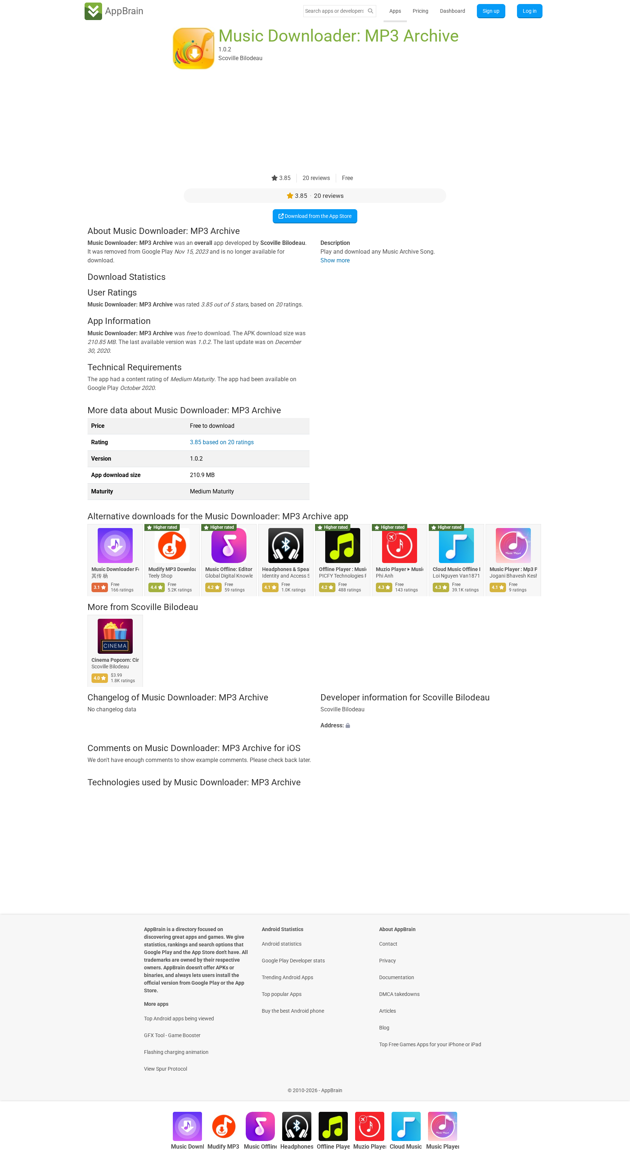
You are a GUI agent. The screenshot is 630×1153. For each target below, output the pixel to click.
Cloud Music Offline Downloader (456, 569)
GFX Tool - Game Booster (172, 1035)
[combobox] (334, 10)
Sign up (491, 11)
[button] (431, 726)
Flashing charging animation (176, 1052)
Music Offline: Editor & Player (229, 569)
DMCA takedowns (399, 994)
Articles (387, 1011)
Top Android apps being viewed (179, 1018)
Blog (384, 1028)
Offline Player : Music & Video (342, 569)
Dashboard (452, 11)
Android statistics (282, 944)
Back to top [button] (611, 1086)
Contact (388, 944)
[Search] (370, 11)
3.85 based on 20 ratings (222, 442)
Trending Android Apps (287, 977)
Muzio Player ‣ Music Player (399, 569)
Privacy (387, 961)
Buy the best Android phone (293, 1011)
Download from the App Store (317, 216)
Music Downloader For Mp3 (115, 569)
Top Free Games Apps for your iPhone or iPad (430, 1044)
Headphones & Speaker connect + (286, 569)
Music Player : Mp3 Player (513, 569)
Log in (530, 11)
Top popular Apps (282, 994)
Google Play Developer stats (293, 961)
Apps (395, 11)
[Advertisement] (306, 123)
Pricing (420, 11)
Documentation (396, 977)
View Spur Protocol (165, 1069)
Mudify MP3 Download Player (172, 569)
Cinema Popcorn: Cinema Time (115, 660)
